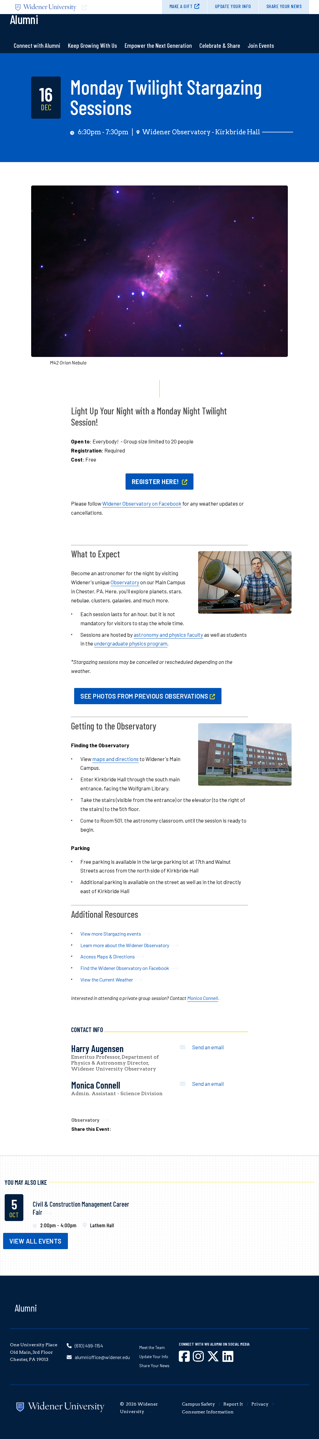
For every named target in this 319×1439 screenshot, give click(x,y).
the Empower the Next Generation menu (158, 61)
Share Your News (284, 6)
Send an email (208, 1047)
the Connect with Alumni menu (37, 61)
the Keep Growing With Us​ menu (92, 61)
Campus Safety (198, 1404)
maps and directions (115, 759)
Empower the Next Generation (158, 45)
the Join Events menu (261, 61)
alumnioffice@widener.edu (102, 1357)
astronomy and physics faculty (168, 634)
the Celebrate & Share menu (220, 61)
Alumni (26, 1307)
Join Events (261, 45)
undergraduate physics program (130, 643)
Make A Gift (181, 6)
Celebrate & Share (219, 45)
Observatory (125, 582)
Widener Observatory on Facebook (141, 503)
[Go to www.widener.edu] (85, 7)
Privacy (260, 1404)
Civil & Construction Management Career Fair (81, 1208)
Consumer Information (208, 1411)
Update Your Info (233, 6)
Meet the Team (152, 1347)
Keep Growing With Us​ (92, 45)
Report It (233, 1404)
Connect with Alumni (37, 45)
